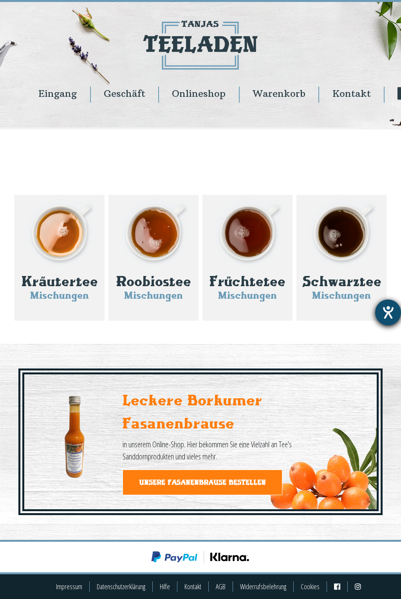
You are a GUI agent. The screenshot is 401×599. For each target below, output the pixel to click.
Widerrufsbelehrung (263, 586)
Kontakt (351, 93)
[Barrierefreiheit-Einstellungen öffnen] (388, 312)
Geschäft (124, 93)
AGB (221, 586)
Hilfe (165, 586)
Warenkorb (279, 93)
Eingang (57, 93)
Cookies (310, 586)
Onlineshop (199, 93)
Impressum (69, 586)
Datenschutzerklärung (121, 586)
